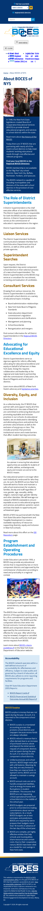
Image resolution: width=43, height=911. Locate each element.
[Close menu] (9, 48)
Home (5, 73)
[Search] (33, 19)
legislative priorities (30, 389)
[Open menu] (21, 42)
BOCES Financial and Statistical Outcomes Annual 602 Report (23, 697)
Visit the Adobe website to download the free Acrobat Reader (20, 892)
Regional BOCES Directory (23, 12)
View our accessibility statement (20, 883)
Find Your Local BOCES (22, 4)
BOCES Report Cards (18, 693)
